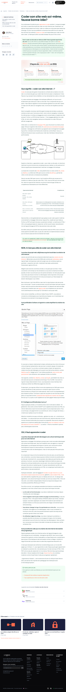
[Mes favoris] (49, 2)
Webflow (25, 43)
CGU (57, 672)
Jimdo (62, 171)
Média (47, 658)
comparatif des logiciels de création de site (48, 395)
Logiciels (5, 11)
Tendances (22, 11)
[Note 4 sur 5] (9, 46)
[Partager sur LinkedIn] (3, 54)
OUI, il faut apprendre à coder (8, 26)
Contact (57, 659)
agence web (42, 288)
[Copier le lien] (13, 54)
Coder (23, 92)
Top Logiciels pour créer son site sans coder (36, 577)
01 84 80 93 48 (6, 672)
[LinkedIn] (51, 688)
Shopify (48, 378)
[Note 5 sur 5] (11, 46)
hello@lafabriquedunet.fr (8, 671)
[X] (48, 688)
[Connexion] (53, 2)
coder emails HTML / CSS (57, 474)
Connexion (29, 678)
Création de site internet (13, 11)
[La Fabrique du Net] (5, 3)
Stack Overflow (48, 553)
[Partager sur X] (6, 54)
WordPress (53, 173)
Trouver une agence (59, 2)
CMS (38, 171)
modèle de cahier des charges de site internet (35, 240)
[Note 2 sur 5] (5, 46)
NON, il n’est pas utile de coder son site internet (9, 23)
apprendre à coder (44, 24)
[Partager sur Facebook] (10, 54)
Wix (59, 41)
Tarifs (28, 680)
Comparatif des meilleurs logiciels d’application (36, 575)
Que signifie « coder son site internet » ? (8, 20)
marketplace (56, 259)
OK (22, 667)
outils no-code (40, 32)
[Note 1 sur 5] (3, 46)
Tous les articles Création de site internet (10, 638)
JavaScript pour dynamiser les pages (53, 127)
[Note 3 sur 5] (7, 46)
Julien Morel (8, 32)
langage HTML (42, 125)
